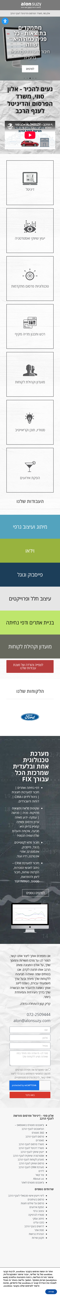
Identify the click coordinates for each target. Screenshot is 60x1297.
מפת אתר (39, 1230)
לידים (41, 1171)
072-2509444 (38, 1014)
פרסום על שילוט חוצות (32, 1203)
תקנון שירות (38, 1238)
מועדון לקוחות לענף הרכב (31, 1159)
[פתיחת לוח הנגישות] (5, 21)
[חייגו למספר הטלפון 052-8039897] (4, 5)
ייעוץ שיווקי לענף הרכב (32, 1152)
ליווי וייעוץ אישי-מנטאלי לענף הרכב (26, 1195)
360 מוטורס (38, 1132)
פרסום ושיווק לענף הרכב (31, 1163)
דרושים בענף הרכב (34, 1226)
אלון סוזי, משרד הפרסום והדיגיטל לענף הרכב (30, 13)
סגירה (51, 1292)
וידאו (30, 550)
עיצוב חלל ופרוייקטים (30, 598)
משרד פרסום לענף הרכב (31, 1144)
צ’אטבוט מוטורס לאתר (32, 1182)
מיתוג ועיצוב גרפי (30, 526)
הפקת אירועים (36, 1207)
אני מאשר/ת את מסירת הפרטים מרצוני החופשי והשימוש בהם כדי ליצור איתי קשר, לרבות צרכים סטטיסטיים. (30, 1073)
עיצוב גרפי (38, 1211)
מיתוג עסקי (38, 1218)
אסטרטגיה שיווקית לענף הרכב (28, 1155)
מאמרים (40, 1140)
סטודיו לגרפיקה (36, 1215)
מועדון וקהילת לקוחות (30, 646)
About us (38, 1178)
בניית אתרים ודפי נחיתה (30, 622)
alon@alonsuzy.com (31, 1020)
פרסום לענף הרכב (34, 1136)
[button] (54, 5)
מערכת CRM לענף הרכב (31, 1167)
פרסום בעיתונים (36, 1199)
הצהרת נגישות (36, 1234)
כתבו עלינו (38, 1222)
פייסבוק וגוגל (30, 574)
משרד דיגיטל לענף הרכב (31, 1148)
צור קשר (39, 1175)
